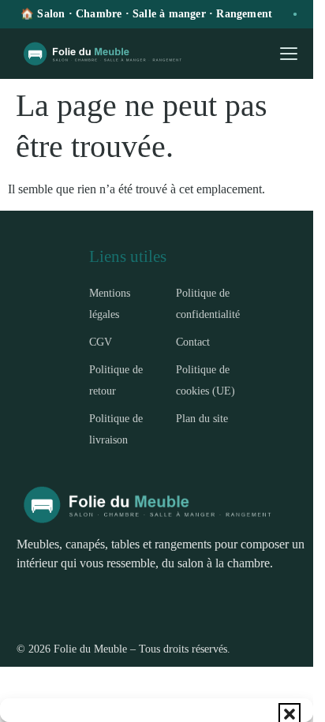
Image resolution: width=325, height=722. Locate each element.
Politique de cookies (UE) (205, 380)
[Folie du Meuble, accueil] (107, 53)
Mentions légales (109, 303)
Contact (193, 341)
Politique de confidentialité (208, 303)
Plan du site (202, 418)
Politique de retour (116, 380)
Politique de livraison (116, 429)
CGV (100, 341)
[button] (289, 714)
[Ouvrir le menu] (288, 53)
